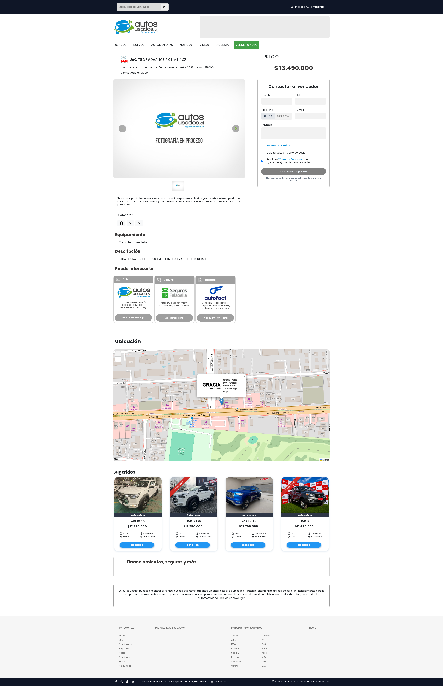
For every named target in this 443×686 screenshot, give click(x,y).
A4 (263, 639)
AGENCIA (222, 45)
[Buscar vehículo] (164, 7)
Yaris (264, 652)
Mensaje (268, 124)
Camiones (124, 657)
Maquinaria (125, 665)
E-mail (300, 109)
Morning (266, 635)
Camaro (235, 648)
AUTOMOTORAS (162, 45)
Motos (122, 652)
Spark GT (236, 652)
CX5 (264, 665)
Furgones (124, 648)
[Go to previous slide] (122, 128)
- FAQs (203, 681)
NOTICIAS (186, 45)
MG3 (264, 661)
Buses (122, 661)
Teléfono (268, 109)
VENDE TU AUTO (246, 45)
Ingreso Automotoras (309, 7)
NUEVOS (138, 45)
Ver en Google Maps (230, 390)
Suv (121, 639)
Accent (235, 635)
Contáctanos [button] (221, 681)
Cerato (234, 665)
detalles (137, 545)
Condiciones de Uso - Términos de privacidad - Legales (169, 681)
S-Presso (236, 661)
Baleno (235, 657)
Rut (298, 95)
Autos (122, 635)
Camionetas (125, 644)
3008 (264, 648)
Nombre (267, 95)
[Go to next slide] (235, 128)
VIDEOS (205, 45)
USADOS (120, 45)
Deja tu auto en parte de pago (286, 152)
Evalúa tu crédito (278, 145)
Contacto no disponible (293, 171)
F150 (233, 644)
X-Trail (265, 657)
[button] (221, 401)
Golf (264, 644)
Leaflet (325, 459)
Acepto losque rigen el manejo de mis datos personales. (289, 161)
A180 (233, 639)
